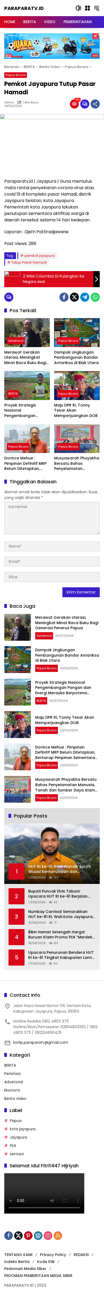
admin (9, 102)
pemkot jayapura (40, 255)
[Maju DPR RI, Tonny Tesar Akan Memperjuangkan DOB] (77, 385)
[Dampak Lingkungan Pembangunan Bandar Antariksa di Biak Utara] (77, 332)
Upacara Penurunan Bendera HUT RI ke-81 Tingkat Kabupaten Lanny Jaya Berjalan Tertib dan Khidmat (61, 955)
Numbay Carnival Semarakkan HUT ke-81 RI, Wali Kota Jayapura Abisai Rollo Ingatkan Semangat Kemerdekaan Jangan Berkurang (60, 914)
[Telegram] (84, 297)
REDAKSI (81, 1254)
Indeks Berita (17, 1261)
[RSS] (58, 1235)
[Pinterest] (28, 1235)
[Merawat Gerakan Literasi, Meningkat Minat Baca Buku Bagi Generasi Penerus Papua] (27, 332)
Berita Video (15, 1098)
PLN (13, 1145)
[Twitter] (74, 297)
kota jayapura (22, 1129)
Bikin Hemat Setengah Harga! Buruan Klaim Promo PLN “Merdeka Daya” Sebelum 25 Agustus (61, 935)
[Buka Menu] (87, 8)
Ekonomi (12, 1090)
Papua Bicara (16, 75)
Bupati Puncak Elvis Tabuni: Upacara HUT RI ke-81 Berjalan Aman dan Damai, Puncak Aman (59, 894)
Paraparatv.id (24, 8)
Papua (16, 1120)
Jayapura (18, 1137)
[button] (78, 8)
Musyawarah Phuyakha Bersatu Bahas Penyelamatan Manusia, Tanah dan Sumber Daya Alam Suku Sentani (76, 464)
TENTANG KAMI (18, 1254)
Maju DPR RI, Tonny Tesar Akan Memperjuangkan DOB (76, 410)
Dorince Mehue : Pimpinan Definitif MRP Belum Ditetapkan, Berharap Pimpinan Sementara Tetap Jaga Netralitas (27, 464)
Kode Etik (46, 1261)
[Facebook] (64, 297)
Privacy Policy (53, 1254)
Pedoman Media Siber (25, 1268)
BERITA (13, 393)
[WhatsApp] (95, 297)
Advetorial (15, 341)
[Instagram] (48, 1235)
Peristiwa (12, 1073)
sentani (17, 1154)
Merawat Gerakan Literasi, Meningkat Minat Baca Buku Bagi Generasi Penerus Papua (25, 358)
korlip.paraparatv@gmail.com (40, 1042)
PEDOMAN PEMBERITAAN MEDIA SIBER (38, 1275)
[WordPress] (38, 1235)
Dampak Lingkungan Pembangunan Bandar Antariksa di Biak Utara (76, 357)
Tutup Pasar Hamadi (29, 262)
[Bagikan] (95, 104)
